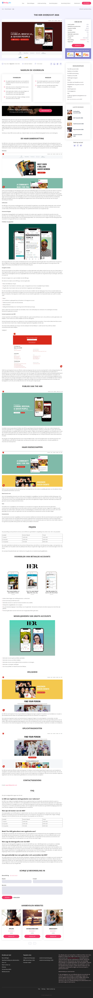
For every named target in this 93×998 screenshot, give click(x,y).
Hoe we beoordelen (6, 969)
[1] (10, 875)
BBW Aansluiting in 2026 (29, 960)
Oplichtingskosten (71, 89)
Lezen (11, 933)
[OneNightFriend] (70, 54)
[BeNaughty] (78, 54)
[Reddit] (74, 145)
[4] (15, 875)
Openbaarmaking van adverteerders (10, 960)
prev (29, 943)
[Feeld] (69, 123)
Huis (23, 3)
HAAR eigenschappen (72, 78)
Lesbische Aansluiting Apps (45, 958)
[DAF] (69, 118)
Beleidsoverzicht (6, 971)
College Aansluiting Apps (29, 958)
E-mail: (35, 879)
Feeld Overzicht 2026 (78, 123)
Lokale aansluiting (42, 3)
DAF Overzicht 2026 (78, 118)
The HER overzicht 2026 (73, 69)
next (34, 943)
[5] (16, 875)
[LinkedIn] (54, 64)
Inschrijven (86, 3)
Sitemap (43, 989)
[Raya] (69, 129)
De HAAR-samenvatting (72, 73)
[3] (13, 875)
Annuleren (16, 897)
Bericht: (4, 885)
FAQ (68, 93)
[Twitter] (57, 64)
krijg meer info (45, 110)
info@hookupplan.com (73, 958)
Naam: (4, 879)
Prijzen (69, 80)
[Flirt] (85, 54)
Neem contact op (51, 989)
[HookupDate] (69, 112)
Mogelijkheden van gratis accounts (75, 84)
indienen (7, 897)
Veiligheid (69, 86)
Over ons (4, 962)
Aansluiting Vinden (65, 3)
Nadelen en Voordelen (72, 71)
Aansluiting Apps (53, 3)
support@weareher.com (11, 785)
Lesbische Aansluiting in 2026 (46, 960)
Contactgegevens (71, 91)
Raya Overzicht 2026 (78, 129)
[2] (12, 875)
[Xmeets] (69, 135)
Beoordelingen (30, 3)
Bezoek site (78, 45)
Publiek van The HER (72, 75)
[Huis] (8, 3)
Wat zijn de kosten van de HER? (74, 99)
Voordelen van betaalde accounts (75, 82)
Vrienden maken (27, 962)
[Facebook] (51, 64)
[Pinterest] (60, 64)
